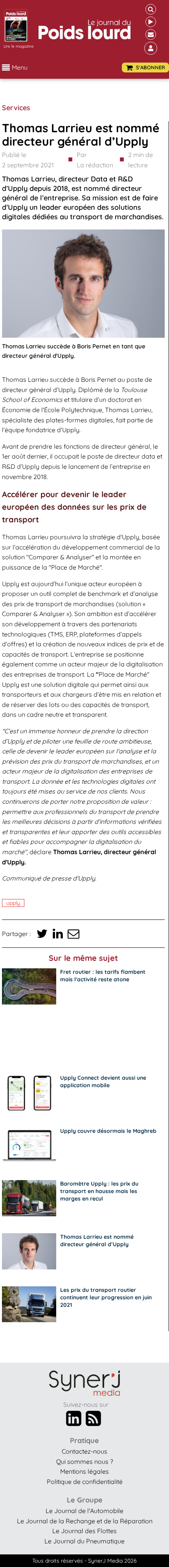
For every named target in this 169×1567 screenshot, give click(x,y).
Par (95, 160)
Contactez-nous (84, 1451)
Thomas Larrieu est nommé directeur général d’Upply (97, 1240)
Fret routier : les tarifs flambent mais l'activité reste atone (102, 975)
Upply (13, 903)
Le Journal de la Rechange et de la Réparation (84, 1521)
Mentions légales (84, 1471)
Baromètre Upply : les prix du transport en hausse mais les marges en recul (99, 1191)
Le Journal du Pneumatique (84, 1541)
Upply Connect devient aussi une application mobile (103, 1081)
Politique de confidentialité (85, 1482)
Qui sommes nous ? (84, 1461)
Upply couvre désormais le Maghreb (108, 1130)
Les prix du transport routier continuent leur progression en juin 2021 (106, 1297)
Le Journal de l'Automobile (84, 1511)
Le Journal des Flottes (84, 1531)
